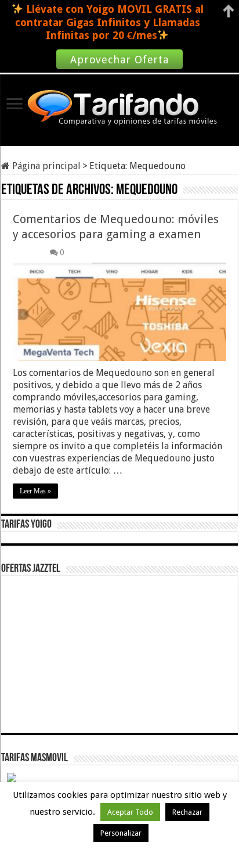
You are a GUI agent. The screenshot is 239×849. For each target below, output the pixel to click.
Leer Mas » (35, 491)
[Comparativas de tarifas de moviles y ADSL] (119, 109)
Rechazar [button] (187, 812)
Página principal (45, 165)
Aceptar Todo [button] (130, 812)
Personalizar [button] (121, 833)
